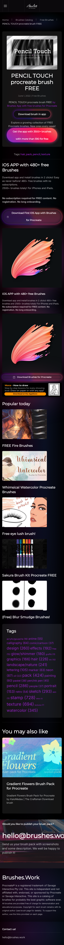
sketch (40, 691)
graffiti (50, 654)
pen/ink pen (38, 680)
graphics (19, 659)
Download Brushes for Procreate (34, 377)
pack (29, 154)
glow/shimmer (28, 654)
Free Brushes (39, 95)
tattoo (39, 699)
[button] (5, 6)
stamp (22, 697)
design (18, 648)
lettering (17, 670)
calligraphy (18, 643)
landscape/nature (27, 664)
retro (22, 691)
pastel (20, 680)
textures (39, 705)
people (36, 686)
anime (35, 638)
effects (41, 648)
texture (45, 154)
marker (37, 670)
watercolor (22, 710)
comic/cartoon (41, 643)
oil (18, 675)
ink (52, 659)
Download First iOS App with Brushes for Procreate (34, 217)
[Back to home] (32, 6)
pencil (36, 154)
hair (23, 154)
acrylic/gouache (17, 639)
